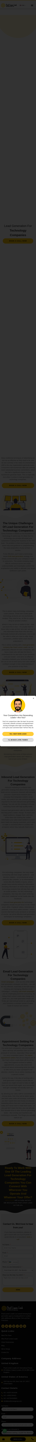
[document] (18, 721)
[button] (33, 698)
